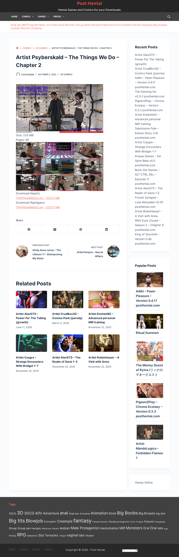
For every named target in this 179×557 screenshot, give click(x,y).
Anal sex (16, 25)
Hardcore (46, 528)
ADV (38, 513)
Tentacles (51, 535)
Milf (24, 25)
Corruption (50, 521)
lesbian (65, 528)
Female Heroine (100, 522)
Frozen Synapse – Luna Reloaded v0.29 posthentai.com (149, 202)
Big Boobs (127, 512)
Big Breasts (147, 513)
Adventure (51, 513)
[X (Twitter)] (55, 229)
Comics (26, 16)
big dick (160, 513)
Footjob (139, 522)
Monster (70, 25)
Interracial (58, 25)
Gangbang (160, 522)
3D (20, 512)
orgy (166, 528)
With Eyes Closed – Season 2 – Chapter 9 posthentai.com (149, 225)
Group (80, 25)
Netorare (108, 25)
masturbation (109, 528)
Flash (132, 522)
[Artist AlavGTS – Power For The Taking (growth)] (31, 299)
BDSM (112, 513)
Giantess (147, 25)
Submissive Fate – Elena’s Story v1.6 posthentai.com (147, 133)
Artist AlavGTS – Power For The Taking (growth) (31, 318)
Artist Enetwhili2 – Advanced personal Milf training (101, 318)
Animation (99, 513)
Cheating (36, 28)
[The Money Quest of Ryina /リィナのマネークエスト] (151, 351)
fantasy (82, 521)
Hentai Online (144, 482)
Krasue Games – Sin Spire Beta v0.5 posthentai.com (148, 160)
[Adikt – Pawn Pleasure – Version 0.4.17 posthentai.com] (151, 279)
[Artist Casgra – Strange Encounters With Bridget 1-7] (31, 343)
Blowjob (97, 25)
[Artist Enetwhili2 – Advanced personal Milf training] (104, 299)
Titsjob (62, 535)
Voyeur (89, 535)
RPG (21, 534)
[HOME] (17, 48)
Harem (55, 528)
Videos (57, 16)
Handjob (36, 528)
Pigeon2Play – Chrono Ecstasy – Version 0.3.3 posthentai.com (149, 105)
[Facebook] (29, 229)
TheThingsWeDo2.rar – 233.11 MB (38, 198)
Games (42, 16)
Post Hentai (89, 3)
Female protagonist (119, 521)
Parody (136, 25)
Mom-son (45, 25)
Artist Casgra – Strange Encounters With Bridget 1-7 (29, 362)
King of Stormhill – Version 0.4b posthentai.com (147, 239)
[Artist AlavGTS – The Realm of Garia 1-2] (67, 343)
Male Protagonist (85, 528)
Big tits (17, 521)
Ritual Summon (147, 333)
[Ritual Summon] (151, 321)
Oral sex (156, 528)
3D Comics (66, 74)
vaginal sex (75, 535)
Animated (85, 513)
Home (14, 16)
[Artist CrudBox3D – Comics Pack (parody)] (67, 299)
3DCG (29, 513)
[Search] (168, 16)
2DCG (12, 513)
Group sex (24, 528)
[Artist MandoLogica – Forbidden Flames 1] (151, 432)
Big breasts (160, 25)
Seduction (32, 535)
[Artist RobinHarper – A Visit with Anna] (104, 343)
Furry (117, 25)
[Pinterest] (81, 229)
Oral (146, 528)
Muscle (25, 28)
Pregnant (32, 25)
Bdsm (87, 25)
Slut (41, 535)
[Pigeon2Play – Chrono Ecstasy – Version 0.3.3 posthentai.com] (151, 390)
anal (64, 512)
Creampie (65, 521)
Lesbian (15, 28)
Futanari (126, 25)
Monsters (134, 528)
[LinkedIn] (107, 229)
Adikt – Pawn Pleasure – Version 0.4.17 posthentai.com (149, 82)
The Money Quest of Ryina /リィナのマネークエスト (149, 369)
